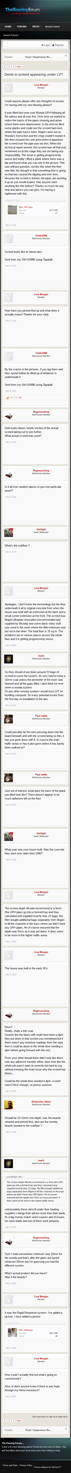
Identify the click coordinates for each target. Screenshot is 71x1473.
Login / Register (54, 45)
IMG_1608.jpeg (25, 1330)
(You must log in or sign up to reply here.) (50, 1417)
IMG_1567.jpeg (25, 207)
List (19, 397)
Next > (20, 67)
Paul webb (41, 715)
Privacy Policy (26, 1465)
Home (8, 26)
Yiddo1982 (41, 235)
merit (41, 655)
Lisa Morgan (41, 85)
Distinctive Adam (41, 1101)
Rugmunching (41, 411)
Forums (22, 26)
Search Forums (10, 35)
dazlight (41, 529)
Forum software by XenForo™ (47, 1467)
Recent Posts (52, 27)
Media (36, 26)
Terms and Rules (10, 1465)
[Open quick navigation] (66, 55)
